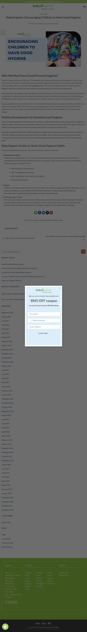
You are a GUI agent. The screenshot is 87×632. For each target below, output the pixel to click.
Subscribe (43, 333)
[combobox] (30, 320)
